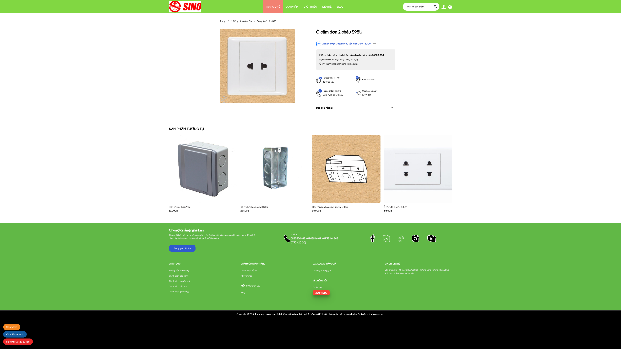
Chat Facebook (15, 334)
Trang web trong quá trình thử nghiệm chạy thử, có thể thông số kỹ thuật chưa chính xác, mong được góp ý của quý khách (316, 314)
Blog (340, 6)
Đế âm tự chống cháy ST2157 (254, 207)
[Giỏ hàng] (450, 6)
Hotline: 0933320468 (18, 341)
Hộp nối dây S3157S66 (179, 207)
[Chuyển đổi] (392, 107)
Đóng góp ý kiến (182, 248)
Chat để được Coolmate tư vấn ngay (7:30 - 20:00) (346, 43)
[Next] (451, 176)
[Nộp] (435, 6)
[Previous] (169, 176)
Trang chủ (273, 6)
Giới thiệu (310, 6)
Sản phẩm (292, 6)
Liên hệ (327, 6)
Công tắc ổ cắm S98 (266, 21)
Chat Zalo (11, 326)
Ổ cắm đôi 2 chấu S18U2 (395, 207)
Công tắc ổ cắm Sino (243, 21)
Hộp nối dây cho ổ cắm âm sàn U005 (330, 207)
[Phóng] (224, 99)
